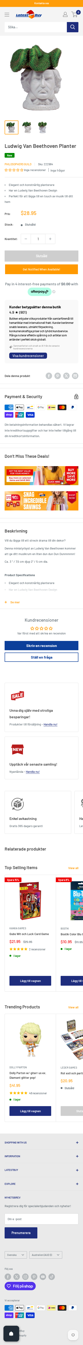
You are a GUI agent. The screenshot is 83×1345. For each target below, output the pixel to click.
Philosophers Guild (18, 164)
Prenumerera (21, 1233)
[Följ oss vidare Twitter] (16, 1277)
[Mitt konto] (65, 14)
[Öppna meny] (7, 14)
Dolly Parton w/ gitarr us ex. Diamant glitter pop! (27, 1075)
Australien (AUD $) (42, 1254)
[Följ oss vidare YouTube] (43, 1277)
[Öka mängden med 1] (50, 239)
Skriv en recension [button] (41, 645)
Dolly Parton (18, 1067)
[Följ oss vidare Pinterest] (34, 1277)
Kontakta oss (41, 3)
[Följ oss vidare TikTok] (51, 1277)
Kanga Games (17, 928)
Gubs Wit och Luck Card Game (29, 934)
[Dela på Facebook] (49, 376)
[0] (74, 14)
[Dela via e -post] (75, 376)
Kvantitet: (11, 239)
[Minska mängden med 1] (26, 239)
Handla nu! (50, 724)
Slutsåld (41, 256)
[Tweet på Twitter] (66, 376)
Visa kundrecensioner (28, 356)
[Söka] (72, 27)
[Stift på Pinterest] (57, 376)
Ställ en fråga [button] (41, 657)
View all (73, 868)
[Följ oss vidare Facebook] (8, 1277)
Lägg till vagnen (30, 981)
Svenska (12, 1254)
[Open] (11, 1334)
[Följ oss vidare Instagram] (25, 1277)
